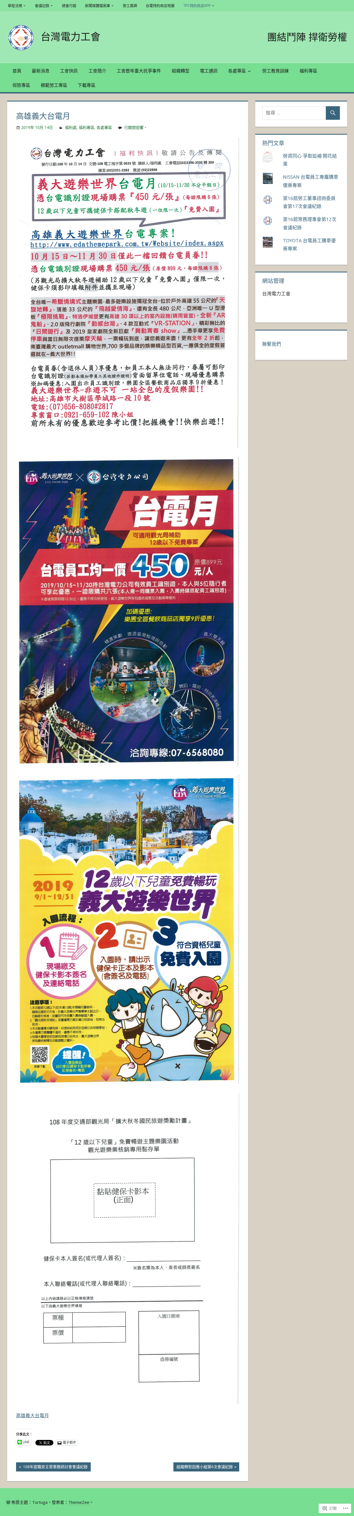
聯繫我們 (271, 344)
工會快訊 (69, 70)
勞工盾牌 (130, 5)
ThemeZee (78, 1502)
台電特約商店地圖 (160, 5)
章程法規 (15, 5)
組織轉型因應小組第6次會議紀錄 (203, 1467)
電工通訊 (209, 70)
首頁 (16, 70)
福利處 (71, 127)
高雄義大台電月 (32, 1415)
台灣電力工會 (70, 36)
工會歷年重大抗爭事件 (139, 70)
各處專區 (237, 70)
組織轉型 (180, 70)
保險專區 (21, 85)
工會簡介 (97, 70)
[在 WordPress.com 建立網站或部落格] (8, 1502)
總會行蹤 (69, 5)
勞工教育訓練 (275, 70)
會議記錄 (42, 5)
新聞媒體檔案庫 (97, 5)
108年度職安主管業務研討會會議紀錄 (52, 1467)
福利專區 (308, 70)
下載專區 (86, 85)
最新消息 (41, 70)
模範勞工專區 (54, 85)
